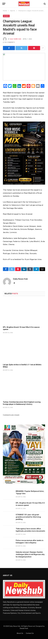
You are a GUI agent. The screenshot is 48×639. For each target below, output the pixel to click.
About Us (20, 633)
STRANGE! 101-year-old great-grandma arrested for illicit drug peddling (28, 517)
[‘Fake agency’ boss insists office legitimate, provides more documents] (8, 531)
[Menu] (3, 3)
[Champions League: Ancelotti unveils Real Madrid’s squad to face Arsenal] (24, 67)
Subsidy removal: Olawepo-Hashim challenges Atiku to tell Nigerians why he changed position (30, 554)
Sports (6, 16)
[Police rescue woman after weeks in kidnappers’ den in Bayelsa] (8, 543)
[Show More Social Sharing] (43, 48)
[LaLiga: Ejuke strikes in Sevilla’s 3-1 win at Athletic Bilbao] (24, 349)
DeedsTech (24, 628)
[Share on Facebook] (9, 48)
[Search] (44, 3)
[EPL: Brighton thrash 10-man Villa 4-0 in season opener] (24, 311)
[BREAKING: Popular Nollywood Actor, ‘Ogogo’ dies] (8, 494)
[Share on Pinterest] (34, 48)
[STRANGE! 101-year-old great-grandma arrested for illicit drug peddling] (8, 517)
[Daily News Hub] (24, 4)
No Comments (10, 42)
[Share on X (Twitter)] (21, 48)
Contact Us (30, 633)
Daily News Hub (15, 39)
